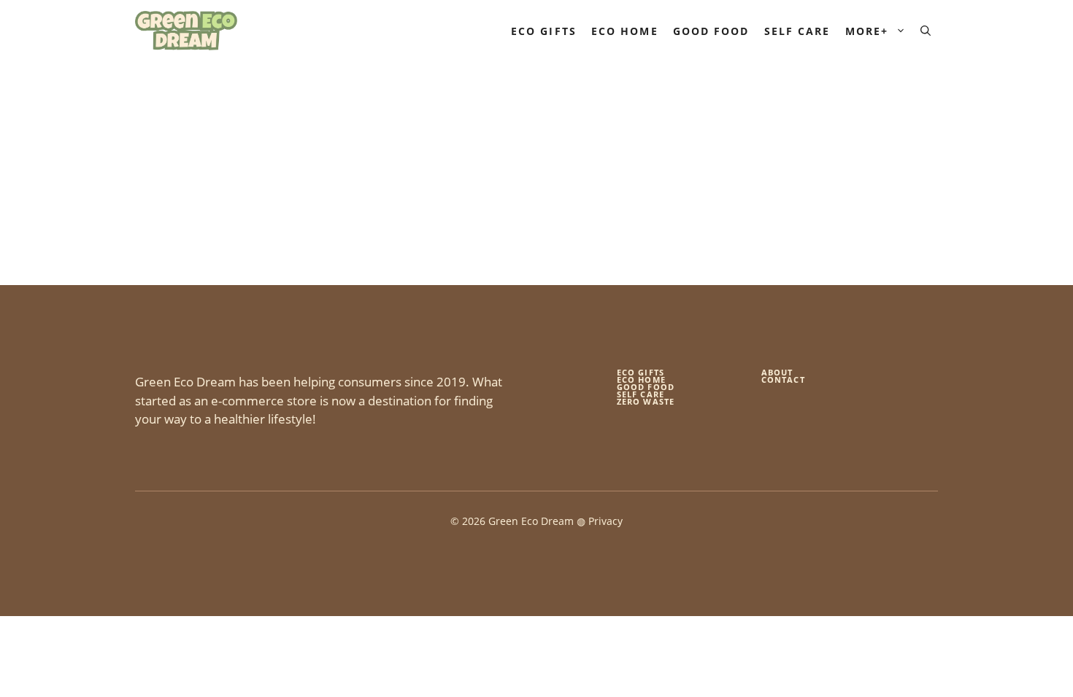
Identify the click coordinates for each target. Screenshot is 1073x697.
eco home (641, 379)
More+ (867, 31)
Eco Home (624, 31)
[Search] (331, 209)
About (777, 372)
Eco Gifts (544, 31)
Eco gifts (640, 372)
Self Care (797, 31)
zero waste (645, 401)
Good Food (711, 31)
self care (640, 394)
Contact (783, 379)
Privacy (605, 521)
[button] (925, 31)
